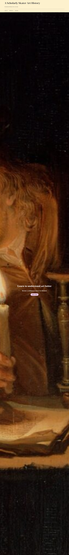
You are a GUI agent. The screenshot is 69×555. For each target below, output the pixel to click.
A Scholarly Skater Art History (22, 3)
